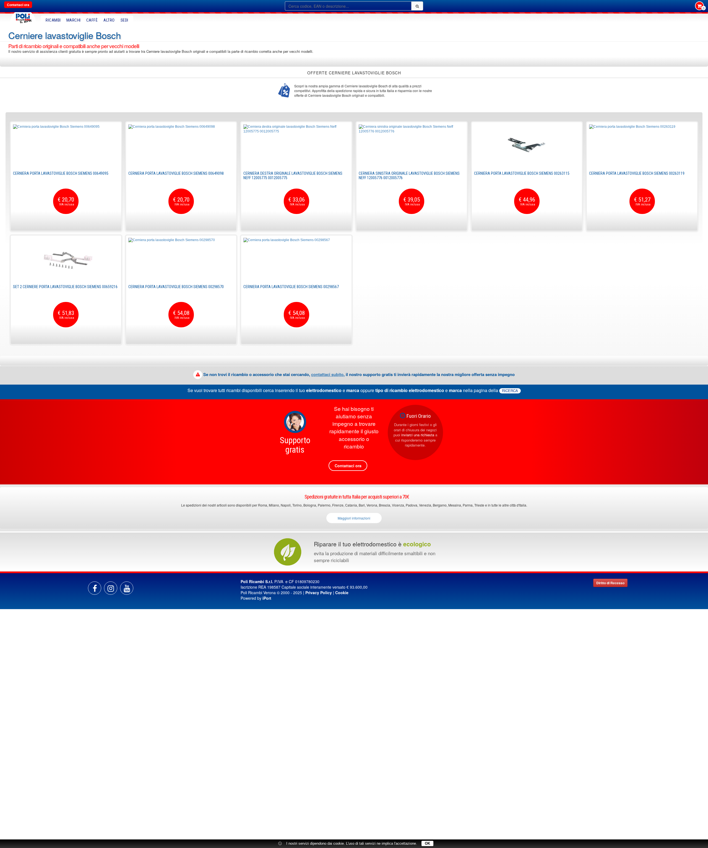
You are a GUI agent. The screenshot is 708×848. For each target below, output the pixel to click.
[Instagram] (110, 588)
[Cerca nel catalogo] (417, 6)
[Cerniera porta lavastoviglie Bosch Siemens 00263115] (527, 145)
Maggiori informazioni (354, 518)
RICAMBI (53, 20)
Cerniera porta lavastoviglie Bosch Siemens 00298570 (176, 287)
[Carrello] (699, 6)
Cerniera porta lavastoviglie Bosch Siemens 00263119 (636, 173)
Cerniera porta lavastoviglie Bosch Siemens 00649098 (176, 173)
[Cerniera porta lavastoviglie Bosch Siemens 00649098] (181, 145)
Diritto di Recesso (610, 582)
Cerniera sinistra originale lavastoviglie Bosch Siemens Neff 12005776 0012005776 (409, 175)
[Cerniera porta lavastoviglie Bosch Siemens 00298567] (296, 258)
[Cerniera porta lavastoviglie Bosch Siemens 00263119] (642, 145)
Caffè (92, 20)
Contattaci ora (18, 4)
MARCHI (73, 20)
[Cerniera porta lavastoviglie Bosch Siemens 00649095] (66, 145)
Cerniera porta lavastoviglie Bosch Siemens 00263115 (521, 173)
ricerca (510, 390)
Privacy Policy (318, 592)
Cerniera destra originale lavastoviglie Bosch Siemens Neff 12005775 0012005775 (292, 175)
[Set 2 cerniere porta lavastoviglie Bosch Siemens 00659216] (66, 258)
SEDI (124, 20)
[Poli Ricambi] (23, 17)
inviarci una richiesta (417, 434)
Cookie (341, 592)
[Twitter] (126, 588)
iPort (266, 598)
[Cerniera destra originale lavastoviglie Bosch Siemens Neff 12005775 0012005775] (296, 145)
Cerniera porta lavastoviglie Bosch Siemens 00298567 (291, 287)
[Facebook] (94, 588)
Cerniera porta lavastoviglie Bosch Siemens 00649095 (60, 173)
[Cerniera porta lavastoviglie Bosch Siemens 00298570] (181, 258)
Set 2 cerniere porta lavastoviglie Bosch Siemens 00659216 (65, 287)
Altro (109, 20)
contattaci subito (327, 374)
